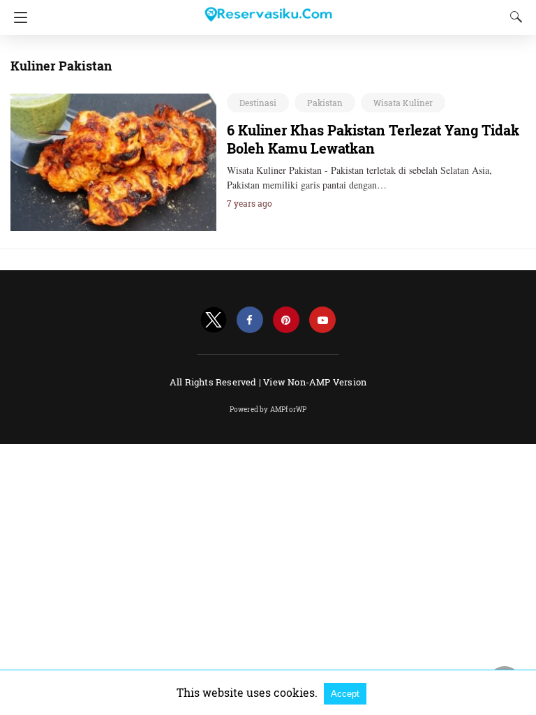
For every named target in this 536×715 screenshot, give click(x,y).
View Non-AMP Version (314, 382)
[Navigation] (17, 17)
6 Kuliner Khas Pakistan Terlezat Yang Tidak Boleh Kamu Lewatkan (373, 139)
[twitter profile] (213, 320)
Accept (345, 693)
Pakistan (325, 102)
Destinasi (257, 102)
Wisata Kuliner (403, 102)
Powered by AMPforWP (268, 409)
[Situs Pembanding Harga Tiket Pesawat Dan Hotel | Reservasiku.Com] (268, 8)
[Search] (513, 17)
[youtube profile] (322, 320)
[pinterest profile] (286, 320)
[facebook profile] (250, 320)
